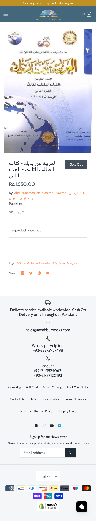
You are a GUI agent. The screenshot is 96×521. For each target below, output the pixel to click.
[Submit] (70, 453)
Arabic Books (34, 263)
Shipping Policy (67, 411)
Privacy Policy (50, 399)
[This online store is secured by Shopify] (48, 510)
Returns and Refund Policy (36, 411)
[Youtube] (52, 425)
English (45, 476)
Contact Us (17, 399)
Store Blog (14, 387)
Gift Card (32, 387)
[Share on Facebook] (22, 273)
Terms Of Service (75, 399)
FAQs (32, 399)
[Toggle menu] (5, 14)
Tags (11, 263)
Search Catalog (52, 387)
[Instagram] (44, 425)
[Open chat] (81, 506)
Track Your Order (77, 387)
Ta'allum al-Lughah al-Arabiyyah (60, 263)
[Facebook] (36, 425)
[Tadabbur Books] (48, 14)
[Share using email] (48, 273)
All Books (22, 263)
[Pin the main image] (39, 273)
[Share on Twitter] (31, 273)
